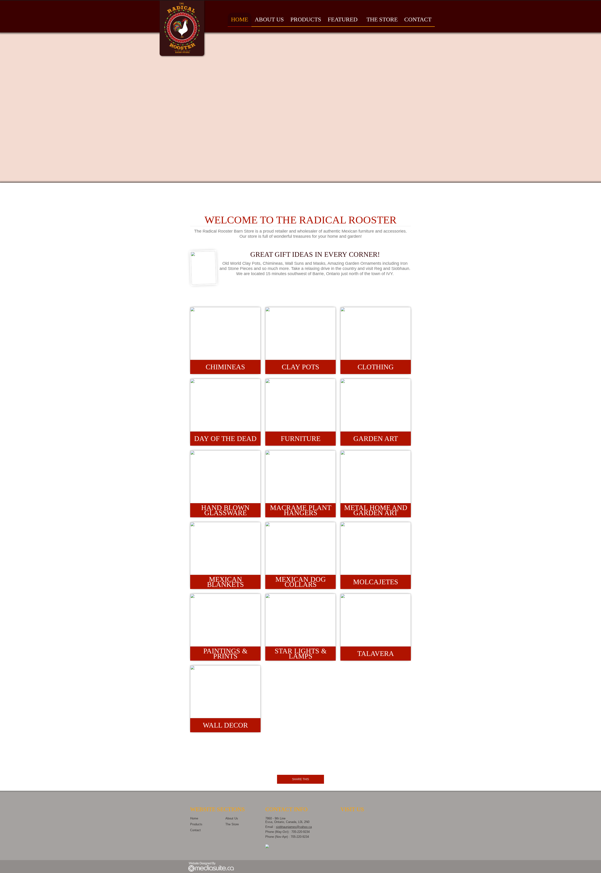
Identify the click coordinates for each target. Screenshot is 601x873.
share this (300, 779)
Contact (195, 830)
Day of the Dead (225, 438)
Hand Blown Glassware (225, 510)
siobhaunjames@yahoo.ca (294, 827)
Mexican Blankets (225, 581)
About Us (231, 818)
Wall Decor (225, 725)
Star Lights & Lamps (301, 653)
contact (417, 19)
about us (269, 19)
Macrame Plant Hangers (300, 510)
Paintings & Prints (225, 653)
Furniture (300, 438)
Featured (343, 19)
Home (194, 818)
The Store (382, 19)
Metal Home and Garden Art (375, 510)
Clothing (376, 367)
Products (196, 824)
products (305, 19)
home (239, 19)
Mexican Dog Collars (300, 581)
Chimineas (225, 367)
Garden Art (375, 438)
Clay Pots (300, 367)
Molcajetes (375, 582)
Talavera (375, 653)
